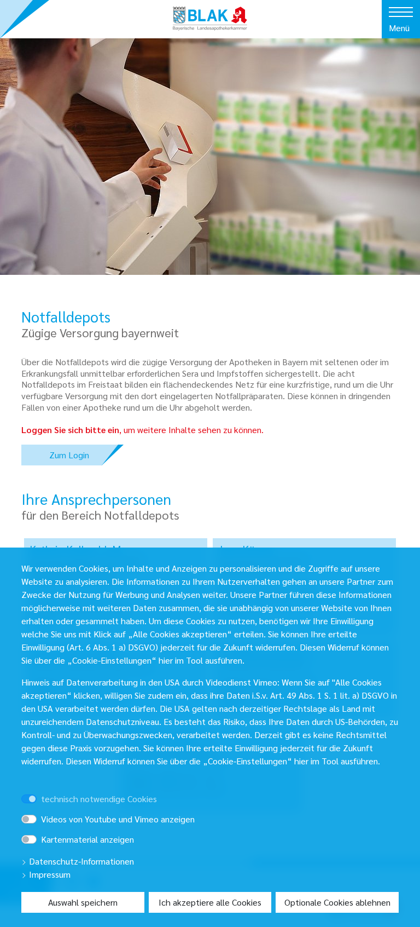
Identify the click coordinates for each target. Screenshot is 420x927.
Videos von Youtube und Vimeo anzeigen (118, 819)
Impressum (49, 874)
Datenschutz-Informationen (80, 861)
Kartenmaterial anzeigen (87, 839)
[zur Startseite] (210, 14)
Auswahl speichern (83, 902)
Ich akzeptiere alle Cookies (210, 902)
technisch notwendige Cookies (99, 798)
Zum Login (69, 454)
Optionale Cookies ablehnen (337, 902)
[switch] (44, 788)
